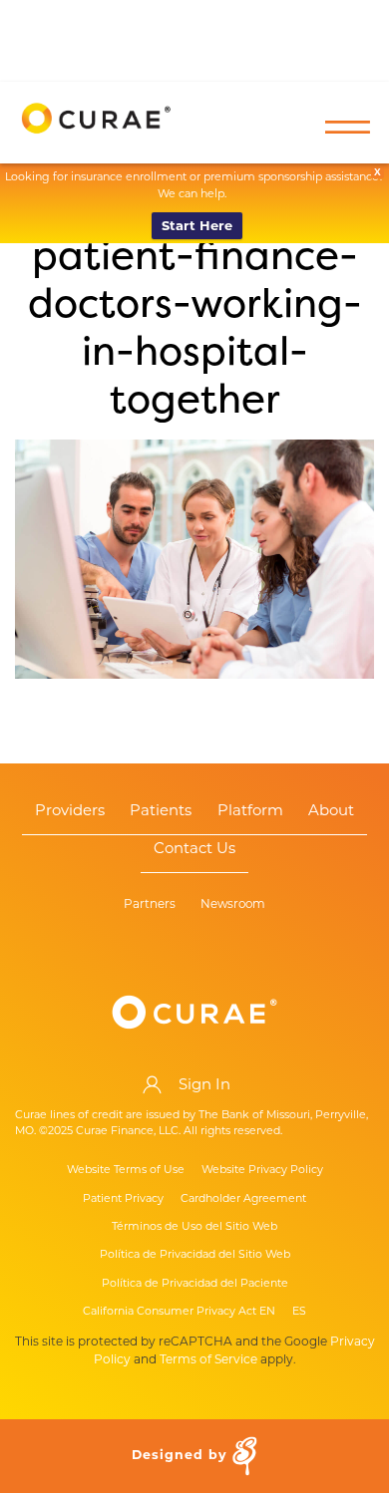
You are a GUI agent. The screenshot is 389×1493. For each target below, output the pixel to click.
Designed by (182, 1455)
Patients (161, 811)
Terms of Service (208, 1358)
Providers (70, 811)
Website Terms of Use (126, 1169)
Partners (150, 904)
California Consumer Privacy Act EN (179, 1311)
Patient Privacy (123, 1198)
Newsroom (232, 904)
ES (299, 1311)
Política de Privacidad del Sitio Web (195, 1254)
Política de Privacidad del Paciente (195, 1283)
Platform (250, 811)
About (331, 811)
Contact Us (194, 849)
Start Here (197, 225)
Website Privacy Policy (262, 1169)
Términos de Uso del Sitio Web (194, 1226)
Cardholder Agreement (243, 1198)
